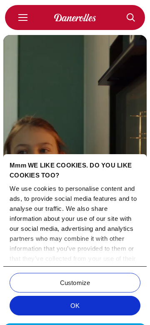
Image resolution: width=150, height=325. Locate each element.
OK (75, 305)
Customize (75, 282)
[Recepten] (131, 17)
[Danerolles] (75, 18)
